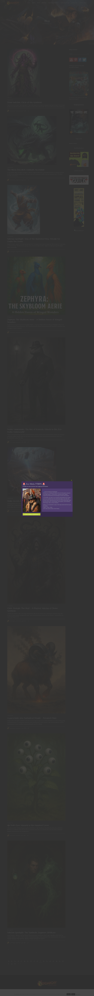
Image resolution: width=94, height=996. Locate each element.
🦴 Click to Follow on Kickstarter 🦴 (31, 514)
